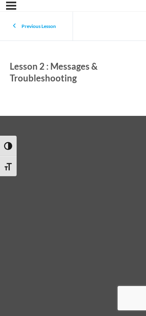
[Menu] (11, 5)
